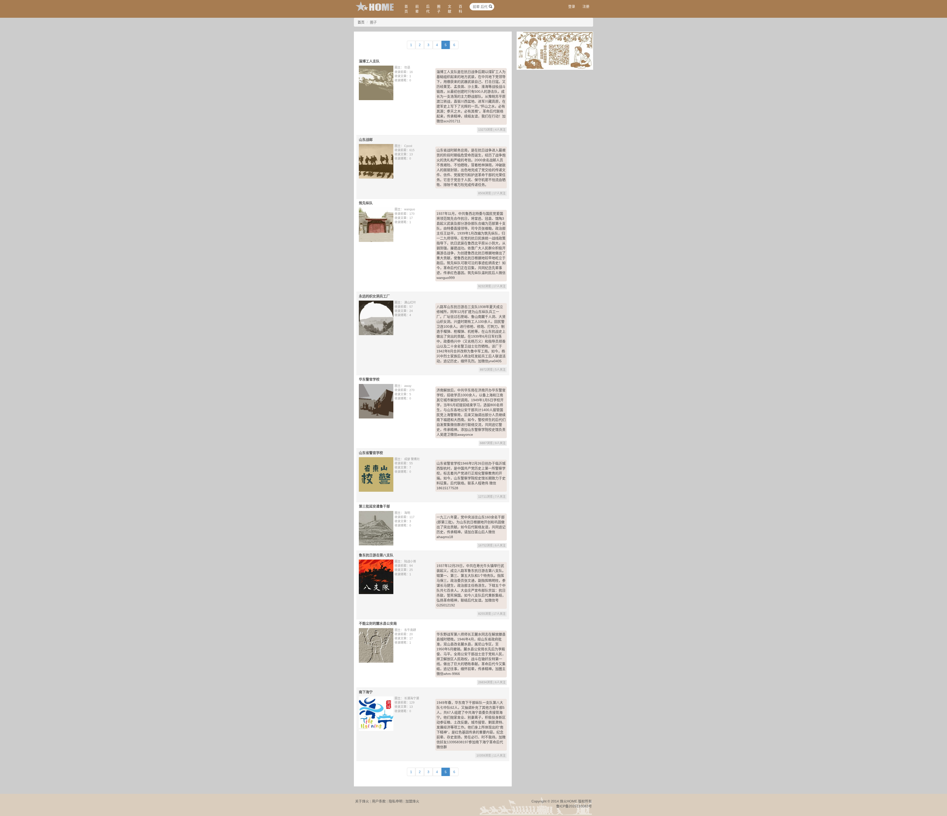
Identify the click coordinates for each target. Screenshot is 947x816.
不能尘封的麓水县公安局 (378, 623)
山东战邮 (366, 140)
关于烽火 (362, 801)
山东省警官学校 (371, 453)
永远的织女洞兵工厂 (374, 296)
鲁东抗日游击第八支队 (376, 555)
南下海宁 (366, 692)
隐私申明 (395, 801)
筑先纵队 (366, 203)
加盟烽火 (412, 801)
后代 (428, 8)
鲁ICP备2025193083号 (574, 806)
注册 (586, 6)
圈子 (438, 8)
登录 (571, 6)
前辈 (417, 8)
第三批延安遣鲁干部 (374, 506)
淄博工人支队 (369, 61)
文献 (449, 8)
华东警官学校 (369, 379)
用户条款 (379, 801)
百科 (460, 8)
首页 (406, 8)
